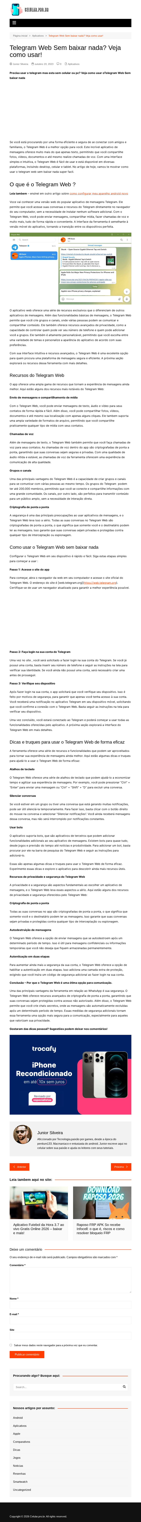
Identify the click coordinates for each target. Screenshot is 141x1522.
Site (12, 1329)
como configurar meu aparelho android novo (99, 193)
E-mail (14, 1314)
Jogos (16, 1457)
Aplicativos (73, 64)
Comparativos (21, 1441)
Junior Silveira (20, 64)
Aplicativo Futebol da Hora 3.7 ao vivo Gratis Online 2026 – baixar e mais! (38, 1229)
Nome (14, 1298)
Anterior (21, 1166)
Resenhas (19, 1473)
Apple (16, 1433)
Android (18, 1417)
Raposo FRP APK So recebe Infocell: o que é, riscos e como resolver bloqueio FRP (100, 1229)
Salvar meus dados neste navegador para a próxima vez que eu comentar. (56, 1345)
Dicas (16, 1449)
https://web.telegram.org (100, 582)
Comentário (17, 1265)
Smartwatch (20, 1481)
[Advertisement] (70, 108)
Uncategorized (22, 1489)
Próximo (119, 1166)
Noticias (18, 1465)
